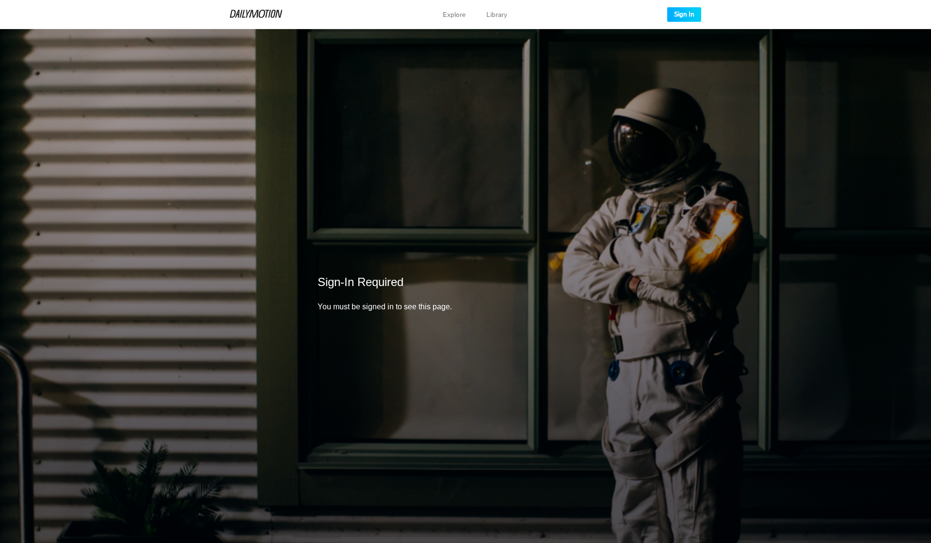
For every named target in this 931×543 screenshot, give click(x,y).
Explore (454, 15)
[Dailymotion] (256, 14)
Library (496, 15)
